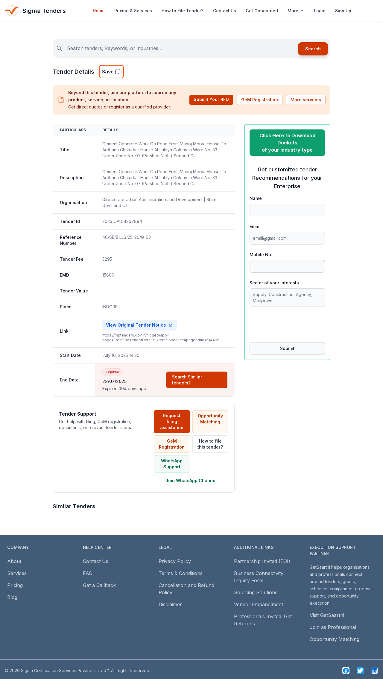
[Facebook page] (345, 670)
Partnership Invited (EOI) (262, 561)
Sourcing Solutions (255, 592)
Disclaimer (170, 604)
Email (255, 226)
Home (99, 10)
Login (320, 10)
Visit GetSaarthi (327, 615)
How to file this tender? (210, 443)
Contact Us (224, 10)
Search (313, 48)
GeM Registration (259, 99)
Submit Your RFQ (211, 99)
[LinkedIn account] (374, 670)
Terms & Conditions (181, 573)
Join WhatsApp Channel (191, 480)
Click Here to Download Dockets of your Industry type (287, 142)
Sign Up (343, 10)
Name (256, 198)
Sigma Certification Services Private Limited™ (65, 670)
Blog (12, 597)
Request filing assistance (171, 421)
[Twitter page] (360, 670)
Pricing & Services (133, 10)
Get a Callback (99, 585)
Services (17, 573)
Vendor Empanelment (258, 604)
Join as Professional (333, 627)
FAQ (87, 573)
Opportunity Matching (210, 418)
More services (306, 99)
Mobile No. (261, 254)
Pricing (15, 585)
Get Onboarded (262, 10)
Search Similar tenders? (187, 379)
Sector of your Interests (274, 282)
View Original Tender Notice (136, 325)
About (14, 561)
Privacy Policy (175, 561)
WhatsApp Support (172, 463)
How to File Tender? (182, 10)
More (293, 10)
